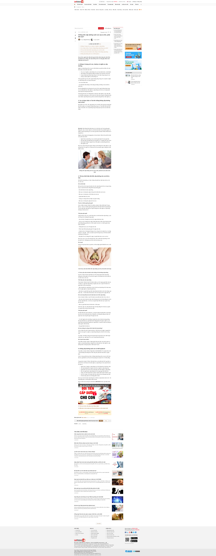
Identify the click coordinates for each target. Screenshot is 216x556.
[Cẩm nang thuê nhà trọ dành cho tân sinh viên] (128, 82)
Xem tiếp (99, 523)
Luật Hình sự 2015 (97, 554)
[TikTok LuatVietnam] (131, 532)
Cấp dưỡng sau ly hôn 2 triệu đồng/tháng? (118, 41)
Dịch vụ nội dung (94, 536)
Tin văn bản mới (102, 4)
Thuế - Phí (82, 9)
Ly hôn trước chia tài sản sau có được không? (84, 451)
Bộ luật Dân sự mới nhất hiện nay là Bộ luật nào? (85, 470)
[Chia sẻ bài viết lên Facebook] (75, 32)
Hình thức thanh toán (110, 531)
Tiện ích (136, 4)
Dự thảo (95, 4)
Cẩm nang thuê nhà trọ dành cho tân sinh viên (84, 434)
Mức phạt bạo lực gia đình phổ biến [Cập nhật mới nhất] (86, 488)
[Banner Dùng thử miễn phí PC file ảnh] (133, 49)
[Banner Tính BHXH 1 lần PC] (133, 58)
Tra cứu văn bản (87, 4)
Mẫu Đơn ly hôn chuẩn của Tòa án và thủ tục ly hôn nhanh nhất (94, 408)
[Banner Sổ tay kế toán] (133, 69)
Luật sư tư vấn (125, 4)
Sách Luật (136, 9)
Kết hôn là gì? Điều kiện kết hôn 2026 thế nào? (84, 505)
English (130, 1)
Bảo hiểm (93, 9)
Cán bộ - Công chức (100, 9)
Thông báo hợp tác (110, 537)
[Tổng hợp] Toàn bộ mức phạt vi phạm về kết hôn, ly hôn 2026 (88, 514)
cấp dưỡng (84, 423)
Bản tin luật (117, 4)
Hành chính (77, 9)
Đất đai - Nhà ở (88, 9)
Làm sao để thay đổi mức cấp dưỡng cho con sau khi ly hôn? (118, 31)
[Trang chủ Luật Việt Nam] (79, 1)
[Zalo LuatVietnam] (127, 532)
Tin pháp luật (110, 4)
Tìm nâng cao (108, 28)
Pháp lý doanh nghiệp (95, 533)
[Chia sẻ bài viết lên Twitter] (75, 35)
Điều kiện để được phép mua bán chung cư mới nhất (86, 443)
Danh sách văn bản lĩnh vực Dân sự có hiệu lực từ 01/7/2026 (87, 479)
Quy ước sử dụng (110, 533)
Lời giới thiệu (77, 530)
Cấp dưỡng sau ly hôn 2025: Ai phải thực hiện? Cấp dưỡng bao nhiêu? (118, 45)
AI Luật (131, 4)
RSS (141, 9)
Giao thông (119, 9)
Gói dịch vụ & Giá (122, 1)
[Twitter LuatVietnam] (133, 532)
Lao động (106, 9)
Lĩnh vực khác (125, 9)
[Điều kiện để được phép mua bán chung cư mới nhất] (128, 75)
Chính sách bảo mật (110, 534)
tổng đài (86, 413)
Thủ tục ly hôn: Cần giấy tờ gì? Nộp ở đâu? (89, 406)
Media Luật (131, 9)
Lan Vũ (98, 39)
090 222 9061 (99, 412)
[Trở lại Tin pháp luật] (75, 41)
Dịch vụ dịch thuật (94, 534)
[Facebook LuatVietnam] (125, 532)
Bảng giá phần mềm (110, 530)
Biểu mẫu (114, 9)
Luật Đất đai (91, 554)
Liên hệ (76, 534)
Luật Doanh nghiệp (85, 554)
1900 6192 (82, 412)
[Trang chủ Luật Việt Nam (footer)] (79, 541)
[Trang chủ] (74, 4)
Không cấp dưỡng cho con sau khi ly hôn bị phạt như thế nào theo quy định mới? (118, 51)
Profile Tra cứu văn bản (79, 533)
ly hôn (80, 423)
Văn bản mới (80, 4)
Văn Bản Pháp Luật (77, 554)
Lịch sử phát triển (78, 531)
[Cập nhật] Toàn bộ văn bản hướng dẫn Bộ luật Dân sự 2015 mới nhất (89, 462)
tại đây (79, 246)
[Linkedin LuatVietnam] (135, 532)
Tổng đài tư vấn (94, 537)
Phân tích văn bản (94, 531)
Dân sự (110, 9)
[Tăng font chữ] (110, 32)
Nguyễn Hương (87, 39)
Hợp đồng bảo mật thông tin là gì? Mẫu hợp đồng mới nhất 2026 (88, 496)
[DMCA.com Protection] (136, 551)
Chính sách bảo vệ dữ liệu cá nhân (113, 536)
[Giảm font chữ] (108, 32)
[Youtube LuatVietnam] (129, 532)
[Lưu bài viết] (75, 38)
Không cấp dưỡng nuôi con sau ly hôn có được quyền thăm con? (118, 36)
